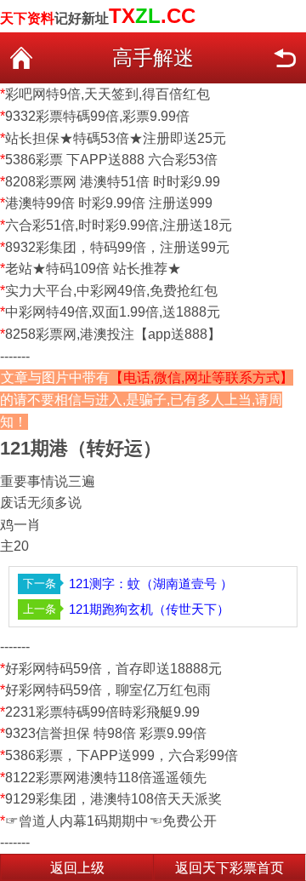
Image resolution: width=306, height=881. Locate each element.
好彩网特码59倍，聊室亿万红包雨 (108, 690)
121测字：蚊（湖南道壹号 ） (151, 583)
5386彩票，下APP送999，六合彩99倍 (121, 755)
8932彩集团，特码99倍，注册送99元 (117, 247)
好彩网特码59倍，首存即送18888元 (113, 668)
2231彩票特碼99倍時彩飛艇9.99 (102, 712)
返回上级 (77, 868)
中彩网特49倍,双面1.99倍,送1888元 (112, 312)
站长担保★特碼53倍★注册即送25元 (115, 138)
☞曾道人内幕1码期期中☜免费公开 (111, 821)
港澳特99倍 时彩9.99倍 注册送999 (108, 203)
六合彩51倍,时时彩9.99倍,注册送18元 (118, 225)
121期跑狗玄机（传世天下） (149, 609)
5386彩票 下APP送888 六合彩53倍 (111, 159)
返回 (285, 58)
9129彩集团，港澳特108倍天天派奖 (113, 799)
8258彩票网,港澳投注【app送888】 (113, 334)
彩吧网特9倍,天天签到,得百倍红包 (107, 94)
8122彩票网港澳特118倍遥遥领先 (106, 777)
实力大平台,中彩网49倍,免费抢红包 (111, 290)
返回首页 (21, 58)
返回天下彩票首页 (229, 868)
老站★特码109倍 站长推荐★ (93, 268)
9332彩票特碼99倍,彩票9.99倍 (97, 116)
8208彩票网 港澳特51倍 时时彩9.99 (112, 181)
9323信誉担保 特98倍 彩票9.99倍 (106, 733)
